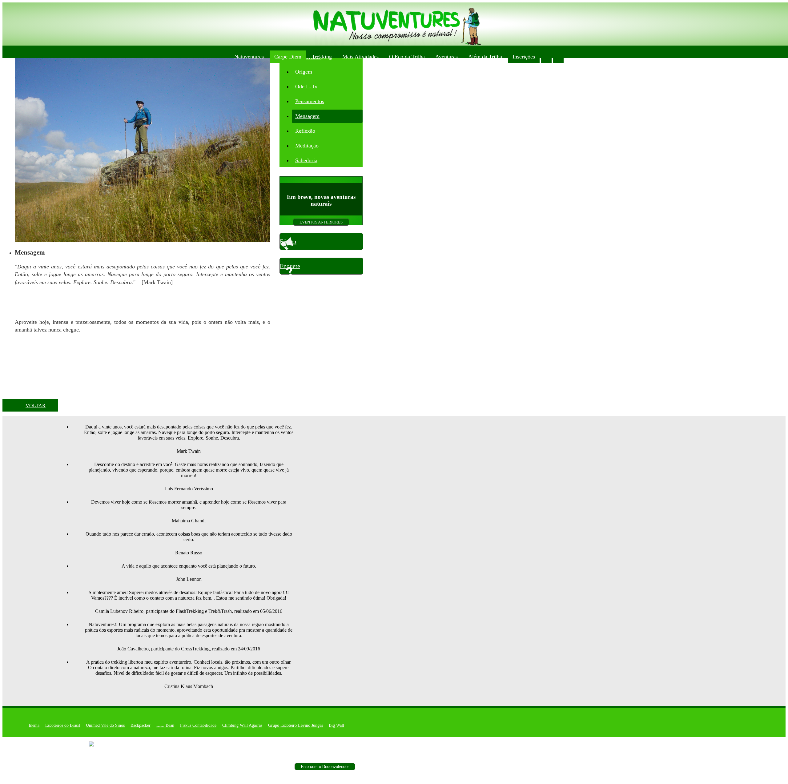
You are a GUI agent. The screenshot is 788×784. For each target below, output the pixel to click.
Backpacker (141, 725)
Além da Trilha (485, 57)
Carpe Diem (287, 57)
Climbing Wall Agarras (242, 725)
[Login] (546, 56)
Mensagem (307, 116)
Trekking (322, 57)
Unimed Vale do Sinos (105, 725)
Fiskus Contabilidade (198, 725)
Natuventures (249, 57)
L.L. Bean (165, 725)
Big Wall (336, 725)
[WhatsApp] (570, 56)
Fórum (288, 241)
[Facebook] (100, 744)
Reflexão (305, 131)
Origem (303, 72)
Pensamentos (309, 101)
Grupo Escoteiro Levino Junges (295, 725)
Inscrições (524, 57)
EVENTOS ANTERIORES (321, 222)
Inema (34, 725)
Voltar (36, 405)
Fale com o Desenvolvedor (325, 766)
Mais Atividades (360, 57)
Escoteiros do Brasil (62, 725)
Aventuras (446, 57)
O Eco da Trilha (407, 57)
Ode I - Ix (306, 86)
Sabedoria (306, 160)
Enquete (290, 266)
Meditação (307, 146)
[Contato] (558, 56)
